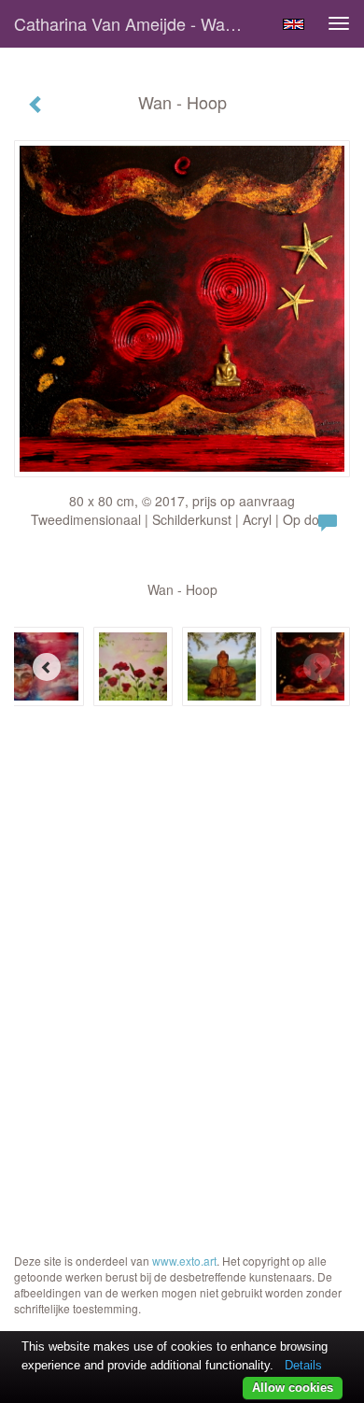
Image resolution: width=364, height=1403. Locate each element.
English (293, 24)
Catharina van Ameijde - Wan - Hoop (139, 23)
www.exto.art (184, 1260)
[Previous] (47, 667)
